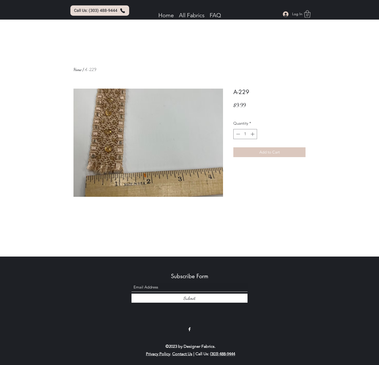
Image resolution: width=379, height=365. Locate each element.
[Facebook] (189, 329)
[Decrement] (237, 134)
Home (77, 69)
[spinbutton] (245, 134)
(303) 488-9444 (222, 353)
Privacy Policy (158, 353)
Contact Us (182, 353)
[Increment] (253, 134)
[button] (307, 14)
